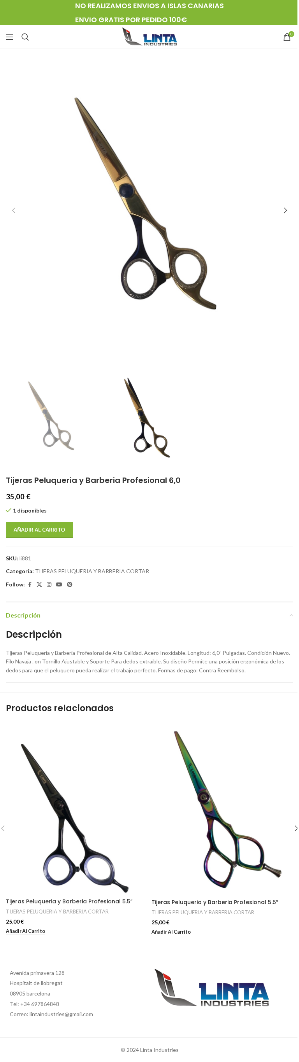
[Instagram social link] (49, 584)
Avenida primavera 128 (37, 972)
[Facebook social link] (29, 584)
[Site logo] (149, 36)
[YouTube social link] (59, 584)
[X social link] (39, 584)
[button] (13, 210)
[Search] (25, 37)
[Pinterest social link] (70, 584)
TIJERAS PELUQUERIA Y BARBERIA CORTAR (92, 571)
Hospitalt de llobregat (36, 983)
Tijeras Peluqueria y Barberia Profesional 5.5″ (69, 901)
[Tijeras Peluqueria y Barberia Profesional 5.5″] (77, 808)
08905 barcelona (30, 993)
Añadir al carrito (39, 530)
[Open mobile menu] (10, 37)
